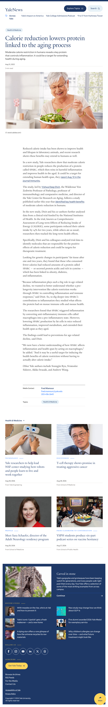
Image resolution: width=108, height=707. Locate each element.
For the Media (11, 681)
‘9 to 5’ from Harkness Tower (90, 15)
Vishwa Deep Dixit (50, 186)
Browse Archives (12, 674)
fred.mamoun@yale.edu (51, 391)
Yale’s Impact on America (32, 15)
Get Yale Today (15, 665)
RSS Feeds (9, 677)
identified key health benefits (69, 201)
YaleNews (14, 10)
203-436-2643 (47, 394)
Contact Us (10, 684)
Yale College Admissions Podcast (60, 15)
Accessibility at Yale (12, 690)
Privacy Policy (10, 694)
